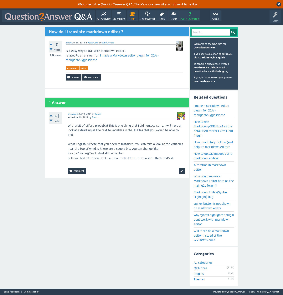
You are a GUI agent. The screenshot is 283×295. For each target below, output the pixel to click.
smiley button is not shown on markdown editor (212, 206)
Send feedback (11, 292)
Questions (119, 18)
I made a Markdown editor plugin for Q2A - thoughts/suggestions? (211, 110)
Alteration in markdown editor (210, 167)
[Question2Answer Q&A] (48, 16)
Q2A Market (272, 291)
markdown (72, 68)
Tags (162, 18)
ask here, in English (213, 57)
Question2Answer (204, 47)
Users (174, 18)
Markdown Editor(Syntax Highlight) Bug (210, 194)
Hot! (132, 18)
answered (73, 114)
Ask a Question (190, 18)
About (215, 18)
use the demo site (204, 81)
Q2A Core (93, 42)
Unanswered (147, 18)
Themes (199, 279)
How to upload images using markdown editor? (213, 156)
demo (158, 4)
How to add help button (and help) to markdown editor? (213, 144)
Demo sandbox (31, 292)
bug (221, 71)
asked (69, 42)
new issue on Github (206, 67)
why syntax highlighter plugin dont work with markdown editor (214, 219)
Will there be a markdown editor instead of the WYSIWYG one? (211, 235)
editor (84, 68)
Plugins (199, 273)
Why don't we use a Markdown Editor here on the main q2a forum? (214, 181)
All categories (203, 262)
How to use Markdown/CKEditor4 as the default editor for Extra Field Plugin (213, 128)
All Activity (104, 18)
